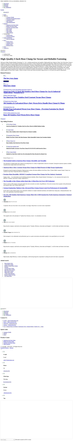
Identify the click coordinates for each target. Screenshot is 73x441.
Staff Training (9, 21)
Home (4, 14)
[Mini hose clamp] (5, 83)
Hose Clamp (9, 28)
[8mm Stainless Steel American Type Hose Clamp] (10, 141)
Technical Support (10, 36)
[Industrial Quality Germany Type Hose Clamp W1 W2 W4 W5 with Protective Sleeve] (12, 146)
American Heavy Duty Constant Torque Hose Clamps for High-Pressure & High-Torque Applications (33, 167)
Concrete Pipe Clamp (9, 268)
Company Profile (10, 17)
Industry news (9, 44)
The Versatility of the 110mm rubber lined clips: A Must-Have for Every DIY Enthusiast (29, 181)
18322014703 (6, 371)
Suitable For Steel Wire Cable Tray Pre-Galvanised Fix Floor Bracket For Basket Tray (26, 154)
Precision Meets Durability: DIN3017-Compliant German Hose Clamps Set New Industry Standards (32, 174)
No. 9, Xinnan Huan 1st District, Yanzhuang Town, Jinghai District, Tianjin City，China (23, 326)
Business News (9, 45)
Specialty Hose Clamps (9, 269)
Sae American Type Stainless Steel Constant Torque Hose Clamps (27, 97)
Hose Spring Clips (8, 263)
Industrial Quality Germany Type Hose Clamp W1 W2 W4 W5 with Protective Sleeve (26, 148)
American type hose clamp (12, 25)
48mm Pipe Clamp (8, 272)
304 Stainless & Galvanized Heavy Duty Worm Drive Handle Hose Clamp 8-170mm (34, 103)
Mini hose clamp (9, 86)
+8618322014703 (7, 392)
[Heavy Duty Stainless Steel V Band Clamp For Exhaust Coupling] (9, 129)
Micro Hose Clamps (9, 271)
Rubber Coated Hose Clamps (11, 265)
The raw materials (10, 39)
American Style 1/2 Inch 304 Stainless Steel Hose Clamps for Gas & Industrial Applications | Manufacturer (31, 92)
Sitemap (11, 347)
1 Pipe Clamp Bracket (9, 273)
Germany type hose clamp (12, 27)
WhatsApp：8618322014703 (10, 323)
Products (5, 23)
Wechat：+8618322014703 (9, 325)
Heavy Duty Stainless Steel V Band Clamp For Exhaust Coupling (21, 131)
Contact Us (5, 48)
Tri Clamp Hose (8, 276)
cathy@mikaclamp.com (8, 360)
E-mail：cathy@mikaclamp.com (10, 320)
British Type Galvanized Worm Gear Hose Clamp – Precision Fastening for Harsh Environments (33, 109)
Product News (9, 41)
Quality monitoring (7, 37)
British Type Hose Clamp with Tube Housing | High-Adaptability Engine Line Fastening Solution (28, 137)
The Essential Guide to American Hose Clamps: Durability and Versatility (24, 160)
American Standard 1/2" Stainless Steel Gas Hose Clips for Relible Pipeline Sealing (25, 126)
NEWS (5, 333)
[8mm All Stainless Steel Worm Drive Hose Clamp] (11, 113)
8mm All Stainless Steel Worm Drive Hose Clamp (21, 115)
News (4, 40)
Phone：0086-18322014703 (9, 322)
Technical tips (9, 35)
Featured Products (5, 347)
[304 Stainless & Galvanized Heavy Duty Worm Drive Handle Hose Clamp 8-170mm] (10, 101)
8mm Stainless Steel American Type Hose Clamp (17, 142)
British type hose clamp (11, 26)
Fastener (6, 267)
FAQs (4, 46)
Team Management (10, 22)
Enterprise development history (13, 18)
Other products (9, 32)
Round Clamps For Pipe (9, 274)
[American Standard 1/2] (11, 124)
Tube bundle (9, 31)
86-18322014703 (7, 382)
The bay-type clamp (10, 78)
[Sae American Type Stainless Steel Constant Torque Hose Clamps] (9, 95)
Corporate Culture (10, 19)
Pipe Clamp (9, 30)
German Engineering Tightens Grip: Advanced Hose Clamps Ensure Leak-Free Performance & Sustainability (35, 188)
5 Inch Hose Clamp (8, 264)
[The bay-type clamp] (4, 75)
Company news (9, 43)
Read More (6, 81)
